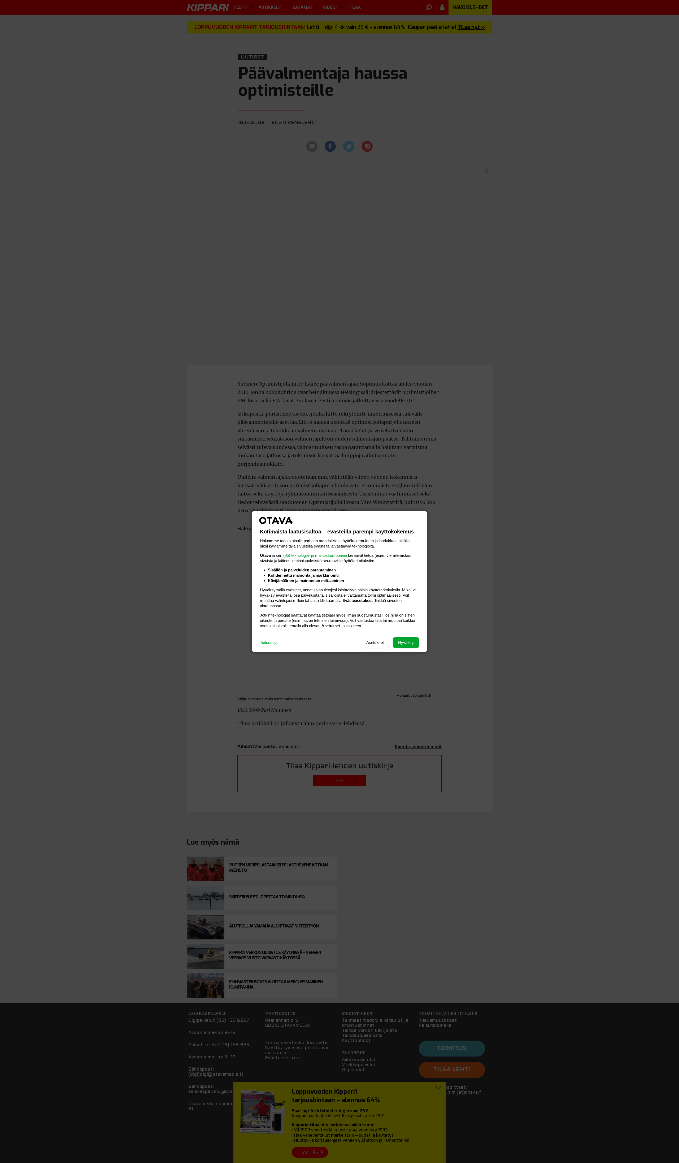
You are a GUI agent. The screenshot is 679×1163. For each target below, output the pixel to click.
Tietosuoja (268, 642)
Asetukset (375, 642)
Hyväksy (406, 642)
